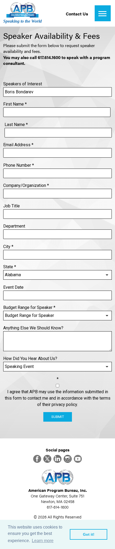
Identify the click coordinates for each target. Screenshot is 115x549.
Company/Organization (26, 185)
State (9, 266)
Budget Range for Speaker (29, 307)
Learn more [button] (42, 540)
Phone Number (18, 165)
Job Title (11, 205)
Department (14, 226)
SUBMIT (57, 417)
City (8, 246)
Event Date (13, 287)
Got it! (88, 534)
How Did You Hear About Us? (30, 358)
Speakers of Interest (22, 83)
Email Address (18, 144)
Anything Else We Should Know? (33, 327)
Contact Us (77, 14)
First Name (15, 104)
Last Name (16, 124)
